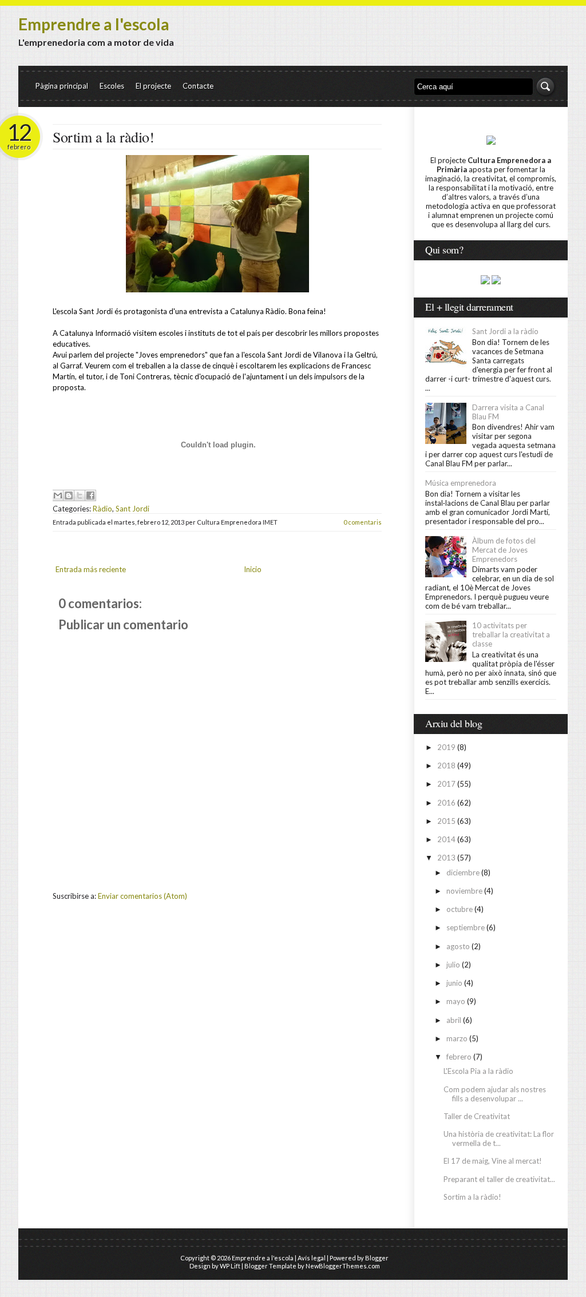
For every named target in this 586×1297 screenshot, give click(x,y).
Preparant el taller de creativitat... (499, 1179)
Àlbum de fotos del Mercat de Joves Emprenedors (504, 550)
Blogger (377, 1258)
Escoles (112, 85)
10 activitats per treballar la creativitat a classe (511, 634)
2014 (446, 839)
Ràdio (102, 508)
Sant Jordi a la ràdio (505, 331)
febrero (459, 1056)
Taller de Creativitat (477, 1116)
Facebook (545, 44)
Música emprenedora (460, 482)
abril (453, 1020)
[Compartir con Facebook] (90, 495)
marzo (457, 1038)
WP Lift (230, 1266)
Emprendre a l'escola (93, 24)
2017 (446, 783)
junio (454, 982)
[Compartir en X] (79, 495)
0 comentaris (362, 522)
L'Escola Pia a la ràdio (478, 1071)
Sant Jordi (132, 508)
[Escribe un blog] (68, 495)
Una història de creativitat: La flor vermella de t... (499, 1138)
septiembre (465, 927)
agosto (458, 946)
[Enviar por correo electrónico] (58, 495)
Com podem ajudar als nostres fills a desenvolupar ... (495, 1094)
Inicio (253, 569)
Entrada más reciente (91, 569)
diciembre (463, 872)
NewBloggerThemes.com (343, 1266)
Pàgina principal (61, 85)
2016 (446, 802)
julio (453, 964)
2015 (446, 821)
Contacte (198, 85)
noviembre (464, 890)
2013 (446, 857)
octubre (459, 909)
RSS (524, 44)
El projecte (153, 85)
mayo (455, 1001)
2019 (446, 747)
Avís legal (312, 1258)
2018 (446, 765)
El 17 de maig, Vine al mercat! (493, 1160)
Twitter (503, 44)
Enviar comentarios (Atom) (142, 896)
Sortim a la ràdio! (103, 137)
